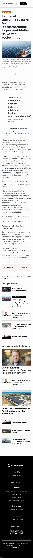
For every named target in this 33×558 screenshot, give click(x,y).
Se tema (25, 267)
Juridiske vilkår (16, 494)
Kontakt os (16, 513)
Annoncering (16, 479)
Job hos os (16, 516)
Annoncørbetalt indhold (16, 501)
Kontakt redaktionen (16, 509)
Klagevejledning (16, 497)
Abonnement (16, 475)
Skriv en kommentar (24, 276)
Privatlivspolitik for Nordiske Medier (16, 491)
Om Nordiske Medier (16, 519)
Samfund (7, 12)
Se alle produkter (16, 482)
